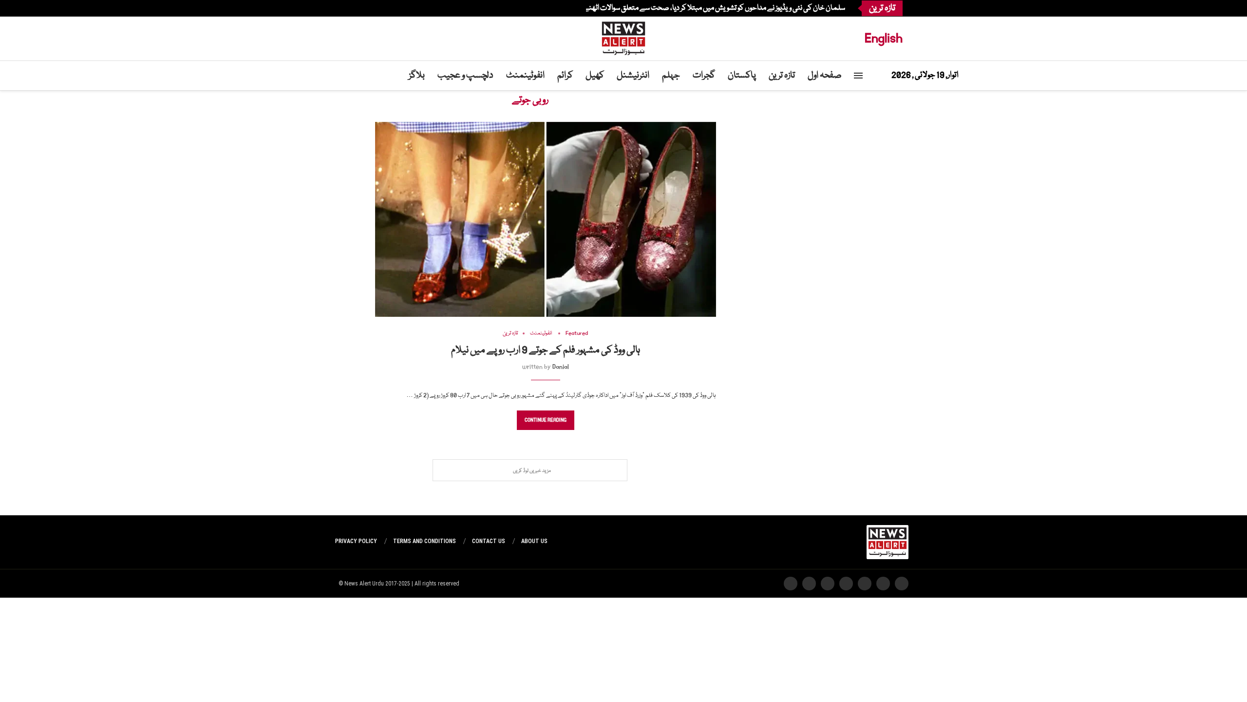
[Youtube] (356, 8)
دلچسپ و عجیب (465, 75)
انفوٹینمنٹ (525, 75)
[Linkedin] (362, 8)
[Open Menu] (858, 75)
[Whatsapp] (350, 8)
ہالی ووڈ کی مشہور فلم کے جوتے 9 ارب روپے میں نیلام (545, 350)
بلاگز (417, 75)
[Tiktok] (344, 8)
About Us (534, 541)
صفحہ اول (825, 75)
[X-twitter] (883, 583)
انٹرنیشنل (633, 75)
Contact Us (488, 541)
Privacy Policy (356, 541)
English (884, 38)
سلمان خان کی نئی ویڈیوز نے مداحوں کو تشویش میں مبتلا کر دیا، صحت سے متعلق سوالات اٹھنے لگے (708, 8)
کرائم (565, 75)
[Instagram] (368, 8)
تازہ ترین (782, 75)
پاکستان (742, 75)
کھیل (595, 75)
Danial (560, 366)
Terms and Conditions (424, 541)
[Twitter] (374, 8)
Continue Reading (546, 420)
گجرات (704, 75)
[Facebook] (379, 8)
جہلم (671, 75)
